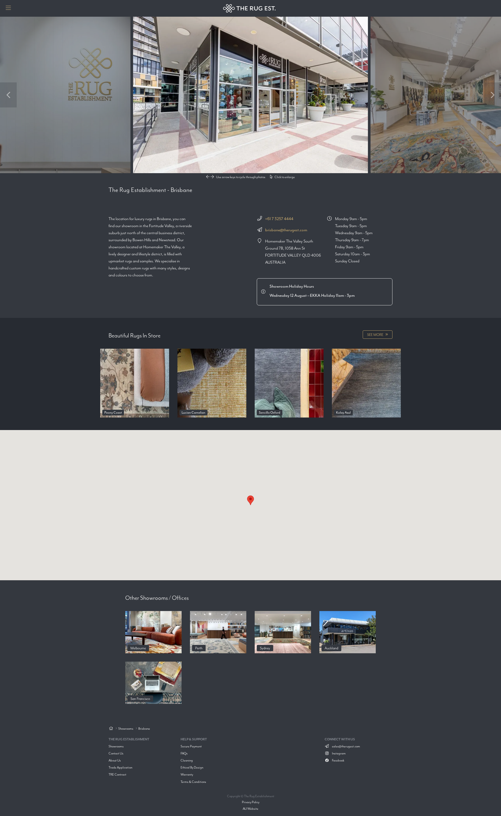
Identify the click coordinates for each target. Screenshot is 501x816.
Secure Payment (191, 746)
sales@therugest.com (345, 746)
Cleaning (187, 760)
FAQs (184, 753)
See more (375, 334)
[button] (250, 500)
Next (492, 94)
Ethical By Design (192, 767)
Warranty (187, 774)
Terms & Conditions (193, 782)
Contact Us (116, 753)
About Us (115, 760)
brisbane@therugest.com (286, 229)
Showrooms (116, 746)
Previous (8, 94)
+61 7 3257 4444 (279, 218)
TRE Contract (117, 774)
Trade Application (120, 767)
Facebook (337, 760)
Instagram (338, 753)
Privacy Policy (250, 802)
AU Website (250, 809)
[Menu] (8, 8)
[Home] (111, 729)
